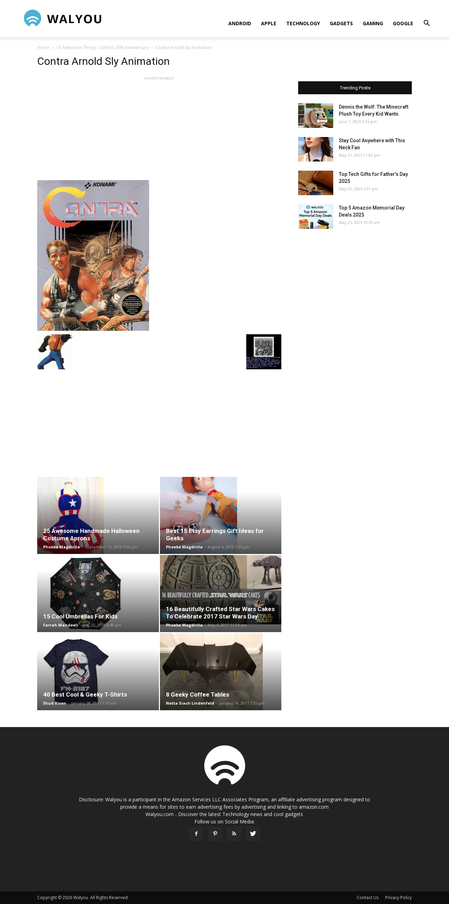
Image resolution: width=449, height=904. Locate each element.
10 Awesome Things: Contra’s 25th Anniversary (102, 47)
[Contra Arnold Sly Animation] (159, 255)
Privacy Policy (398, 897)
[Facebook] (196, 834)
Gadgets (341, 23)
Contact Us (367, 897)
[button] (426, 24)
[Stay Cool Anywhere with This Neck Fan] (315, 149)
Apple (268, 23)
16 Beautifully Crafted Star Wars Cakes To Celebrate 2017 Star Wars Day (220, 612)
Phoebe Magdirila (61, 546)
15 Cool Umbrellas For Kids (80, 616)
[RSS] (234, 834)
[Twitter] (253, 834)
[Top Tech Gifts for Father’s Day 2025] (315, 183)
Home (43, 47)
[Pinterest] (215, 834)
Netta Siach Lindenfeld (190, 703)
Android (239, 23)
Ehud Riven (54, 703)
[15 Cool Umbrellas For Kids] (98, 593)
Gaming (373, 23)
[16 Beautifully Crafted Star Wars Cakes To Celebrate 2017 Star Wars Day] (221, 589)
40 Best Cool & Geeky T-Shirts (85, 694)
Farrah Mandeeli (60, 625)
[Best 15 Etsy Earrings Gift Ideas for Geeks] (221, 515)
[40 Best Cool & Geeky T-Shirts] (98, 671)
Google (403, 23)
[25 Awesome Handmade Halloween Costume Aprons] (98, 515)
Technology (303, 23)
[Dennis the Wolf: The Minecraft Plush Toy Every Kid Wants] (315, 115)
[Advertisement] (159, 131)
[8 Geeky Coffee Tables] (221, 671)
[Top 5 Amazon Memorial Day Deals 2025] (315, 216)
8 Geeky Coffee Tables (197, 694)
